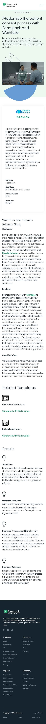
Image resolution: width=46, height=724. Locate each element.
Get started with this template (15, 411)
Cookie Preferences (29, 685)
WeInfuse (31, 295)
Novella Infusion (10, 253)
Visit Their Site (23, 117)
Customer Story (23, 12)
